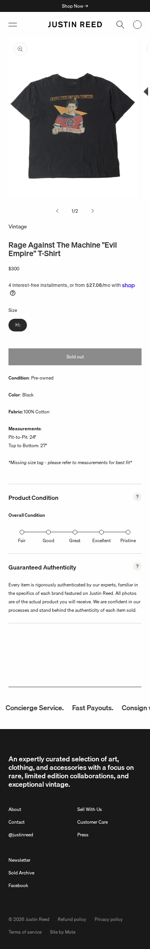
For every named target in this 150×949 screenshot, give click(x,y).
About (14, 809)
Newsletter (19, 860)
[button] (12, 24)
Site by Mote (62, 932)
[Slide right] (92, 211)
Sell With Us (89, 809)
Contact (16, 822)
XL (21, 326)
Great (74, 540)
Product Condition (33, 498)
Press (82, 834)
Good (48, 540)
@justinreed (20, 834)
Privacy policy (109, 919)
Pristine (128, 540)
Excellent (101, 540)
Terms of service (25, 932)
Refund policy (72, 919)
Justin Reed (37, 919)
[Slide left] (57, 211)
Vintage (17, 226)
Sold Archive (21, 872)
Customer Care (92, 822)
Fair (21, 540)
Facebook (18, 885)
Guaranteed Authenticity (42, 567)
